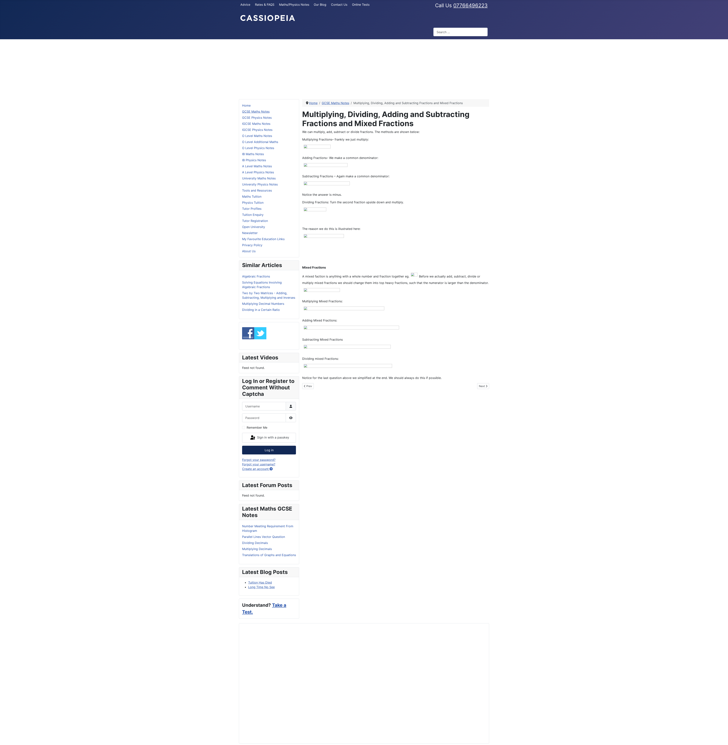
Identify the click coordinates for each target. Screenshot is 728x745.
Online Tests (360, 4)
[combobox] (460, 32)
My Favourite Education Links (263, 239)
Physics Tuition (253, 202)
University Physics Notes (260, 184)
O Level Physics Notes (258, 148)
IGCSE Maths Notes (256, 124)
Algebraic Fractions (256, 276)
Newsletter (250, 233)
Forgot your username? (258, 464)
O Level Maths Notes (257, 136)
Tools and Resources (257, 190)
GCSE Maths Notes (256, 111)
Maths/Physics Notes (294, 4)
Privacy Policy (252, 245)
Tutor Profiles (251, 209)
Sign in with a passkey (272, 437)
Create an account (256, 469)
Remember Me (257, 427)
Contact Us (339, 4)
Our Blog (320, 4)
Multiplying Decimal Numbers (263, 304)
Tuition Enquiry (253, 215)
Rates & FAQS (264, 4)
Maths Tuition (251, 196)
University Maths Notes (259, 178)
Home (246, 105)
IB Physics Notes (254, 160)
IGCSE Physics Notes (257, 130)
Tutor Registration (255, 221)
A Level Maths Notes (257, 166)
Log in (269, 450)
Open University (253, 227)
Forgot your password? (258, 460)
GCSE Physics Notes (257, 117)
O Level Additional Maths (260, 142)
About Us (249, 251)
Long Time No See (261, 587)
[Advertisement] (364, 67)
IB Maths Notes (253, 154)
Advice (245, 4)
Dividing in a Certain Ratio (261, 310)
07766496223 (470, 5)
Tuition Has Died (260, 582)
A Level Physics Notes (258, 172)
